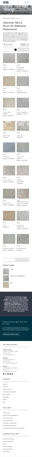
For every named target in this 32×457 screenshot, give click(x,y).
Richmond (7, 303)
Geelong (15, 303)
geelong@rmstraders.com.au (10, 371)
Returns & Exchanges (8, 441)
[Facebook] (3, 374)
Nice (4, 90)
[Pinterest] (12, 374)
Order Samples (6, 394)
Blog (4, 402)
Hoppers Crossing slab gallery (13, 304)
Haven (5, 67)
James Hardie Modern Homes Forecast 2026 (13, 428)
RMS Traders (21, 34)
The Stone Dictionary (8, 420)
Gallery (4, 399)
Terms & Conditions (7, 446)
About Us (5, 384)
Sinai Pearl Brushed (22, 203)
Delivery (5, 444)
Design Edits (6, 397)
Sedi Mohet (6, 156)
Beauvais (19, 90)
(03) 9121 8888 (6, 361)
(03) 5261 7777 (6, 369)
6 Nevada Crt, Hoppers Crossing (10, 351)
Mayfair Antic (6, 203)
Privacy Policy (6, 451)
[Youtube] (10, 374)
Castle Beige (6, 135)
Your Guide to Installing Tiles (10, 423)
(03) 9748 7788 (6, 353)
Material (12, 18)
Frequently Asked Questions (9, 425)
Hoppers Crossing (7, 349)
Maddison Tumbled (8, 248)
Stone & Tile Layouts (8, 418)
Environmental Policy (8, 449)
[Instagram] (6, 374)
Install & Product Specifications (10, 415)
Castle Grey (20, 135)
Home (4, 18)
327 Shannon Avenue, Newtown (10, 368)
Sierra (4, 225)
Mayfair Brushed (21, 248)
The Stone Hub (6, 412)
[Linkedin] (8, 374)
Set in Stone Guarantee (8, 439)
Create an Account (7, 389)
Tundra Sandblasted (23, 112)
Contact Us (5, 386)
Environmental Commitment (9, 391)
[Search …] (25, 3)
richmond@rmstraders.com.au (10, 363)
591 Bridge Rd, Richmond (9, 359)
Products (8, 18)
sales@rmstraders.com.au (9, 354)
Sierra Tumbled (7, 180)
